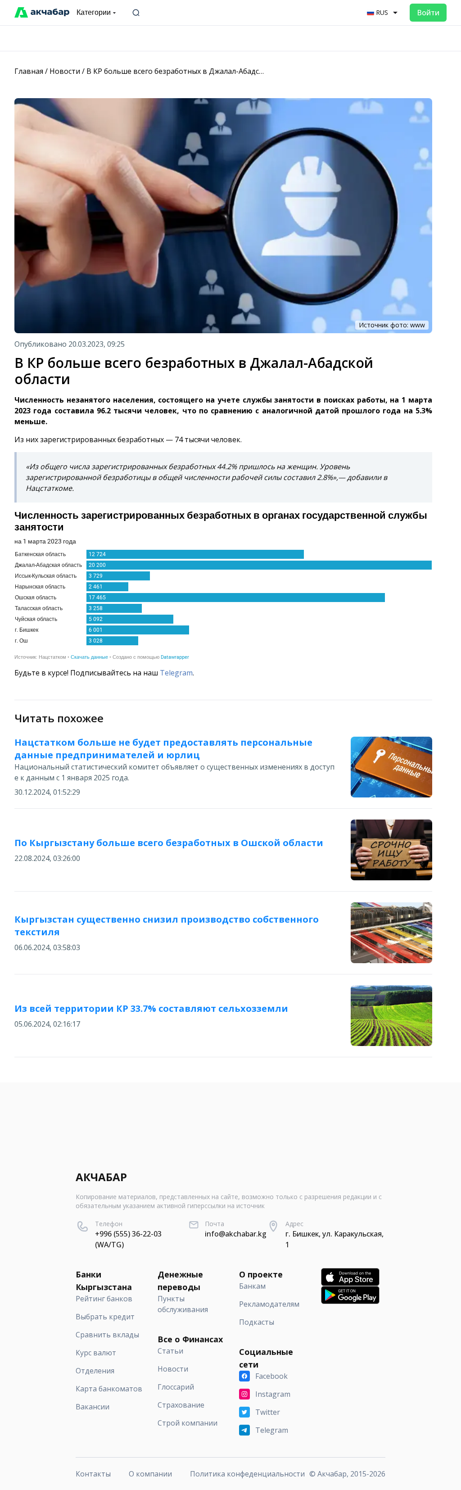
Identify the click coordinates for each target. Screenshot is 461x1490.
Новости (65, 71)
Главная (28, 71)
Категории (94, 12)
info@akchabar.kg (236, 1234)
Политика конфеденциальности (247, 1474)
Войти (428, 13)
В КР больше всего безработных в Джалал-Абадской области (194, 71)
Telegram (176, 673)
